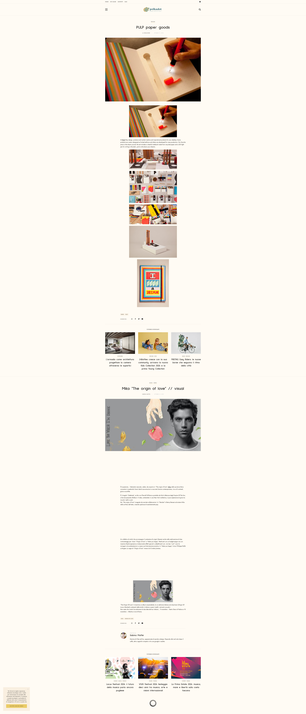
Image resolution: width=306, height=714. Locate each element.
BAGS (183, 356)
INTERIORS (120, 356)
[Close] (28, 689)
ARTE (155, 704)
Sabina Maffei (146, 394)
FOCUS (159, 704)
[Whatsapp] (132, 319)
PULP (123, 140)
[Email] (142, 319)
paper (122, 314)
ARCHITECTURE (149, 704)
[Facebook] (135, 319)
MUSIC (151, 383)
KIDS (155, 356)
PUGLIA (124, 681)
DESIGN (153, 21)
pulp (127, 314)
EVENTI (116, 681)
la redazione (146, 33)
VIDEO (155, 383)
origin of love (129, 618)
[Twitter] (139, 319)
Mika (169, 487)
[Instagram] (200, 1)
